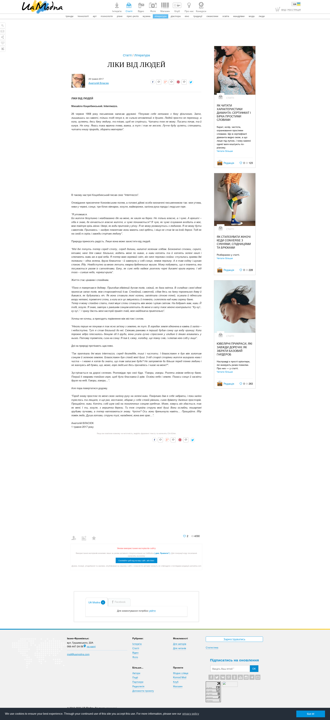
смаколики (212, 16)
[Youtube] (240, 677)
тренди (69, 16)
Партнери (137, 681)
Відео (135, 652)
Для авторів (179, 643)
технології (83, 16)
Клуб (175, 681)
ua (294, 4)
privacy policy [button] (190, 713)
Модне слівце (180, 673)
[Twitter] (216, 677)
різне (120, 16)
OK (254, 668)
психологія (107, 16)
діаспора (176, 16)
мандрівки (239, 16)
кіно (187, 16)
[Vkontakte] (222, 677)
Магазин (178, 686)
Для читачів (179, 648)
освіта (225, 16)
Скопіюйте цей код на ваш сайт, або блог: (136, 560)
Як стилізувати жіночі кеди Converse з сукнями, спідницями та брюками (234, 242)
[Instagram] (246, 677)
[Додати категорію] (85, 536)
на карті (91, 646)
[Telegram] (252, 677)
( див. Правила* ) (162, 553)
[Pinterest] (228, 677)
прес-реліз (133, 16)
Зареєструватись (234, 639)
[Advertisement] (165, 36)
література (161, 16)
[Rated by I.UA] (230, 686)
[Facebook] (211, 677)
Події (135, 677)
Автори (136, 673)
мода (252, 16)
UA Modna (96, 602)
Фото (135, 657)
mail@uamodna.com (78, 654)
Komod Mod (179, 677)
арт (95, 16)
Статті (128, 55)
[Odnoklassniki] (234, 677)
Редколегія (138, 686)
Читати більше (225, 151)
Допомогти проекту (143, 690)
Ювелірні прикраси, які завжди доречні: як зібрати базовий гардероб (234, 349)
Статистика (212, 647)
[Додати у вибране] (95, 536)
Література (142, 55)
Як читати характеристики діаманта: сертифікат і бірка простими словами (234, 113)
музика (146, 16)
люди (262, 16)
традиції (197, 16)
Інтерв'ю (137, 643)
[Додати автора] (75, 536)
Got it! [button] (310, 713)
